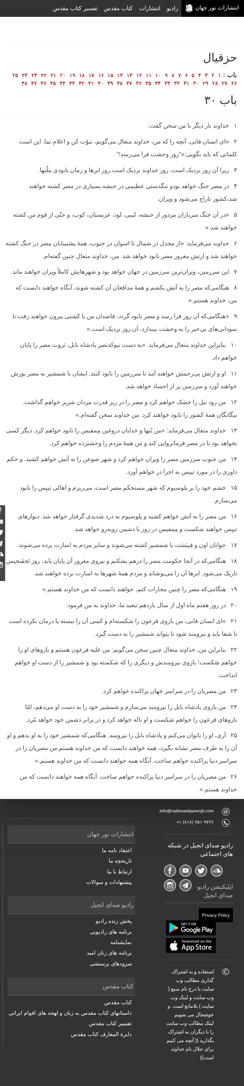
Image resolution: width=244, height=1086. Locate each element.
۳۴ (158, 83)
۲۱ (53, 75)
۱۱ (149, 75)
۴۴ (62, 83)
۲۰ (63, 75)
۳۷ (129, 83)
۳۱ (186, 83)
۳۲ (177, 83)
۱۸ (82, 75)
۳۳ (167, 83)
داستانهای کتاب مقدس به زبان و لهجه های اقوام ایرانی (70, 1013)
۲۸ (215, 83)
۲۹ (205, 83)
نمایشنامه (121, 942)
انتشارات (149, 8)
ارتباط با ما (119, 872)
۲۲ (44, 75)
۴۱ (91, 83)
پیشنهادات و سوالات (109, 882)
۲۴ (25, 75)
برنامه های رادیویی (111, 932)
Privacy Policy (216, 915)
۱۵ (110, 75)
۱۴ (120, 75)
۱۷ (91, 75)
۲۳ (34, 75)
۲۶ (234, 83)
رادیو (172, 8)
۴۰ (101, 83)
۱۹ (72, 75)
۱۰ (158, 75)
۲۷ (224, 83)
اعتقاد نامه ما (117, 850)
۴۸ (24, 83)
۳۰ (196, 83)
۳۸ (120, 83)
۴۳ (72, 83)
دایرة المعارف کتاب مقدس (101, 1034)
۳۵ (148, 83)
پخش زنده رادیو (114, 921)
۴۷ (34, 83)
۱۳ (129, 75)
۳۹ (110, 83)
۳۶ (139, 83)
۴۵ (53, 83)
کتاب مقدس (118, 8)
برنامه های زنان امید (109, 953)
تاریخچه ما (120, 861)
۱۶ (101, 75)
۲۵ (15, 75)
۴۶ (43, 83)
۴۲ (82, 83)
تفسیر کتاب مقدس (75, 8)
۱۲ (139, 75)
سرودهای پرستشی (111, 964)
